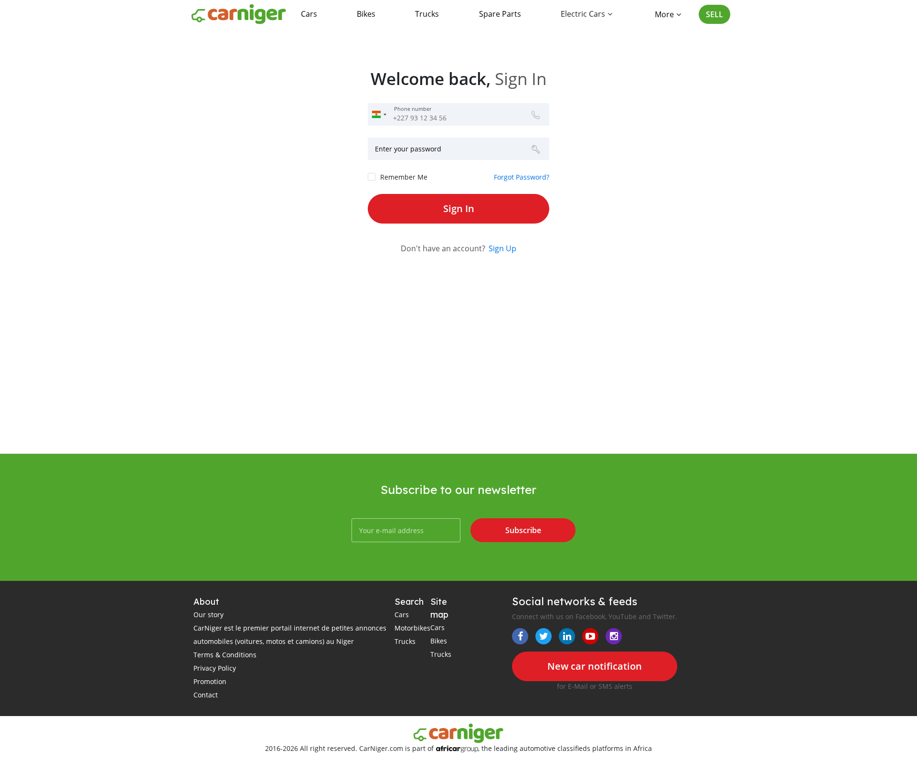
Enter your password (408, 148)
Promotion (209, 681)
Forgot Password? (521, 177)
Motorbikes (412, 627)
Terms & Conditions (224, 654)
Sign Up (502, 248)
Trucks (427, 14)
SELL (714, 14)
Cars (309, 14)
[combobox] (378, 114)
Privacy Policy (214, 668)
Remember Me (403, 177)
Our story (208, 614)
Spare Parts (500, 14)
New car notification (594, 666)
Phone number (412, 109)
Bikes (366, 14)
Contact (205, 694)
